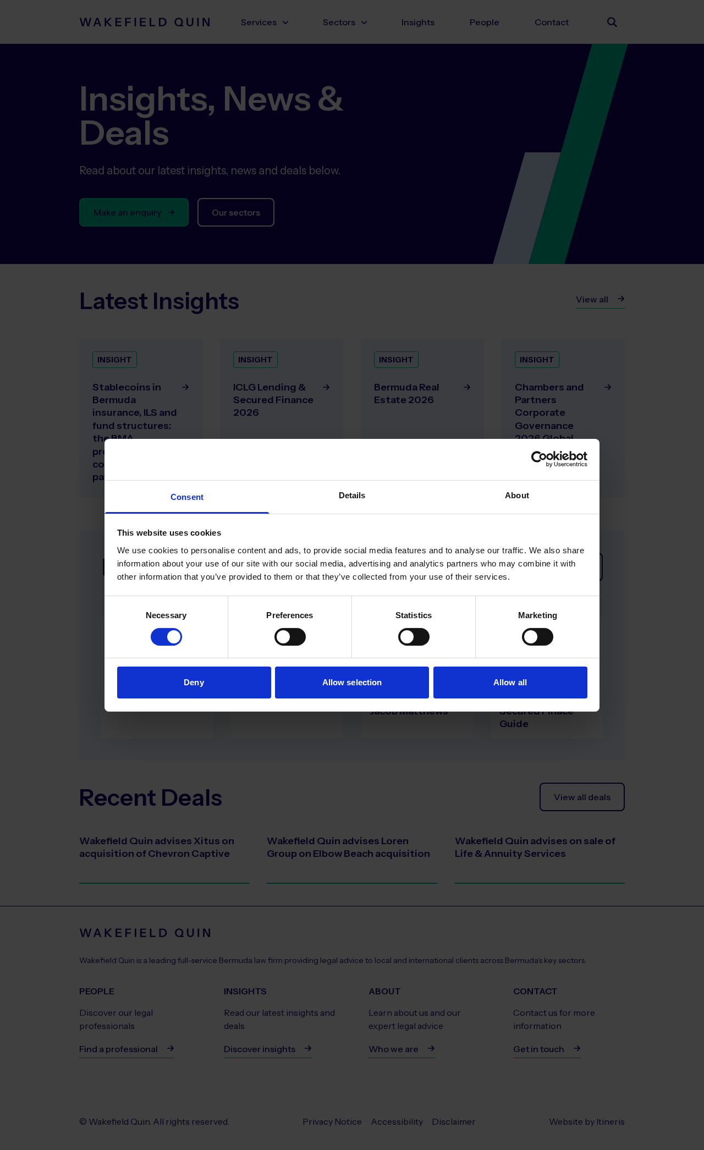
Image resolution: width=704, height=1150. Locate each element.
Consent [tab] (187, 496)
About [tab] (517, 494)
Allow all (510, 682)
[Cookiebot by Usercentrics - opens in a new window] (539, 459)
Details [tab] (352, 494)
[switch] (290, 637)
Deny (194, 682)
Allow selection (352, 682)
